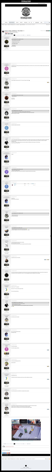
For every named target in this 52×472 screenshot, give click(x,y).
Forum (6, 22)
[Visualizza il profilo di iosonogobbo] (6, 320)
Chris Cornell (7, 108)
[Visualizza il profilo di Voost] (6, 172)
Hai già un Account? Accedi (41, 3)
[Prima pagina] (2, 35)
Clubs (41, 22)
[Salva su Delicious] (6, 453)
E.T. (7, 93)
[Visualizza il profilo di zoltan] (6, 408)
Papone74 (7, 37)
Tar (6, 182)
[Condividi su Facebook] (3, 453)
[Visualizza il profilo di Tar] (6, 186)
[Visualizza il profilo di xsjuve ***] (6, 394)
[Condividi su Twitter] (2, 453)
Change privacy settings (23, 471)
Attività (17, 22)
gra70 (7, 64)
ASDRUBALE (7, 285)
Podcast (21, 22)
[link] (13, 425)
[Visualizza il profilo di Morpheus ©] (3, 31)
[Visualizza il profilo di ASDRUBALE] (6, 290)
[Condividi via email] (8, 453)
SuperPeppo (7, 256)
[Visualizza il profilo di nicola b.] (6, 230)
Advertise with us (29, 471)
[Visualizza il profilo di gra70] (6, 69)
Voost (7, 167)
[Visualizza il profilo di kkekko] (6, 245)
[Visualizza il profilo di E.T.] (6, 98)
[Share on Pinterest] (9, 453)
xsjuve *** (7, 389)
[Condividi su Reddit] (7, 453)
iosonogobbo (7, 315)
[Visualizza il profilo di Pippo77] (6, 83)
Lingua (24, 467)
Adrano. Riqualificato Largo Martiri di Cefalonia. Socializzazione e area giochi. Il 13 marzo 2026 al (26, 424)
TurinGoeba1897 (7, 344)
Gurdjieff (7, 359)
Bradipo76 (7, 152)
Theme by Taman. (29, 468)
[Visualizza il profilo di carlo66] (6, 128)
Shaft (7, 138)
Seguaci (47, 30)
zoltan (7, 404)
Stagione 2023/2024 (15, 32)
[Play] (31, 421)
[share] (39, 424)
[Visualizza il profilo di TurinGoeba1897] (6, 349)
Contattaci (25, 22)
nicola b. (7, 226)
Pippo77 (7, 78)
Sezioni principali (11, 22)
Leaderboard (37, 22)
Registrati (48, 3)
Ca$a (19, 110)
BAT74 (7, 270)
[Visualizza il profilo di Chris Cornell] (6, 113)
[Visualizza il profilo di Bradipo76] (6, 157)
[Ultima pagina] (25, 35)
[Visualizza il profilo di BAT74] (6, 275)
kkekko (7, 240)
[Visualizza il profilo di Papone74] (6, 42)
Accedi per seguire (43, 30)
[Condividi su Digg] (4, 453)
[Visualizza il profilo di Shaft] (6, 143)
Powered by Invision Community (24, 468)
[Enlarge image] (23, 184)
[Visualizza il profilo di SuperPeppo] (6, 260)
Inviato (13, 37)
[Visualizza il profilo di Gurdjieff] (6, 364)
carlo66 (7, 123)
